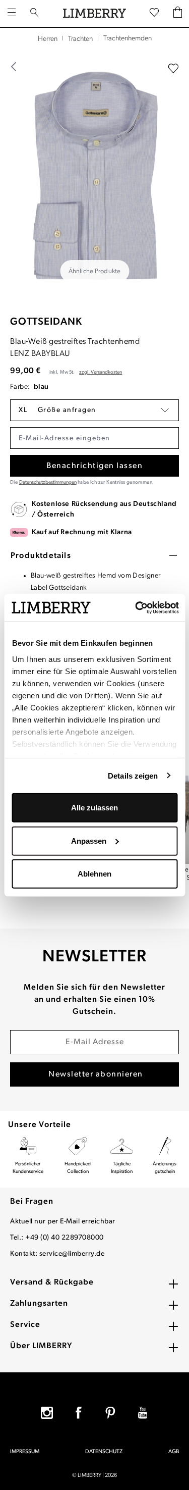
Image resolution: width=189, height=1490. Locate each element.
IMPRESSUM (24, 1452)
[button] (94, 410)
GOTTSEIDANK (46, 322)
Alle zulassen (94, 807)
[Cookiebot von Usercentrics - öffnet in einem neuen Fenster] (135, 607)
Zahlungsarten (39, 1304)
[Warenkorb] (177, 13)
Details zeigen (133, 775)
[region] (94, 176)
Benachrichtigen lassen (94, 466)
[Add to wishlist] (173, 68)
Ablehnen (94, 873)
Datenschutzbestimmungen (48, 482)
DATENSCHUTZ (103, 1452)
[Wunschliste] (154, 13)
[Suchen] (34, 14)
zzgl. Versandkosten (100, 372)
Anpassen (88, 840)
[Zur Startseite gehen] (94, 13)
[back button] (14, 66)
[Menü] (11, 14)
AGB (173, 1452)
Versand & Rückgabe (52, 1282)
